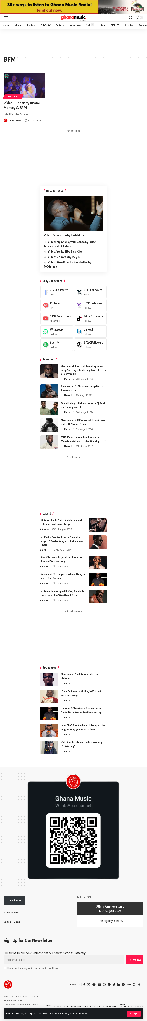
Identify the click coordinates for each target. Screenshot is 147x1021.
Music (67, 378)
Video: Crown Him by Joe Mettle (64, 235)
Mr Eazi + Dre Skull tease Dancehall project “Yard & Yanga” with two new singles (61, 541)
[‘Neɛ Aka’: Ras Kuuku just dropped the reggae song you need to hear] (49, 730)
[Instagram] (90, 305)
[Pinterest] (56, 305)
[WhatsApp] (56, 331)
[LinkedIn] (90, 331)
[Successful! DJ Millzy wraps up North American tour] (49, 391)
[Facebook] (56, 292)
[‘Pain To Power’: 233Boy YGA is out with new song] (49, 696)
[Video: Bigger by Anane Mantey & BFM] (24, 85)
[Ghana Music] (73, 17)
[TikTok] (114, 984)
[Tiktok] (90, 318)
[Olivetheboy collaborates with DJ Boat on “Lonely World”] (49, 408)
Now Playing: (13, 912)
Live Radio (14, 900)
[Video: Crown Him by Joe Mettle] (73, 213)
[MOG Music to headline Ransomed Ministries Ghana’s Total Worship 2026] (49, 442)
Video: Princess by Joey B (64, 257)
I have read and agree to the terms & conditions (32, 968)
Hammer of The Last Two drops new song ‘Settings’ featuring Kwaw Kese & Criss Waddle (83, 370)
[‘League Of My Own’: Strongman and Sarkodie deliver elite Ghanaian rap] (49, 713)
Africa (47, 550)
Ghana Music (15, 120)
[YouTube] (93, 984)
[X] (90, 292)
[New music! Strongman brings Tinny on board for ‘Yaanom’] (98, 579)
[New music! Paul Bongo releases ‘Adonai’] (49, 679)
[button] (134, 1014)
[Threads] (90, 344)
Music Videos (13, 97)
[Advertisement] (73, 156)
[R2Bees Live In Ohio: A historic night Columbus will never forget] (98, 525)
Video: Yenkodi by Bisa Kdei (65, 251)
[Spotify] (56, 344)
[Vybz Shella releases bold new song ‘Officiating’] (49, 747)
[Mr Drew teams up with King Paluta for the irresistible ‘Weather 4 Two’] (98, 596)
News (67, 395)
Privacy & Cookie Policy (56, 1013)
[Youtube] (56, 318)
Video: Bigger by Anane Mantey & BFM (22, 105)
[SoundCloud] (129, 984)
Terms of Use (81, 1013)
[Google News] (99, 984)
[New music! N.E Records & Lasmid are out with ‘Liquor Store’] (49, 425)
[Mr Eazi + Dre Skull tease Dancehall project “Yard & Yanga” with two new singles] (98, 542)
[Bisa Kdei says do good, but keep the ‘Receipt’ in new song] (98, 562)
